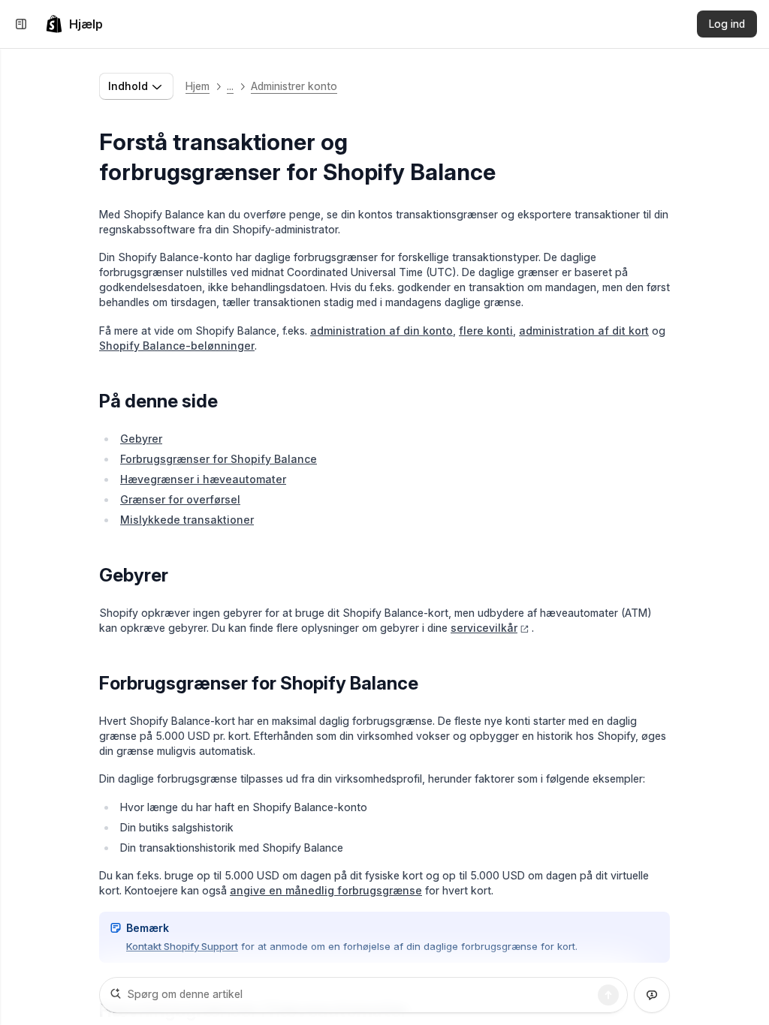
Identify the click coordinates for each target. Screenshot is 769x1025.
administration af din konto (381, 330)
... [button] (230, 86)
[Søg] (608, 994)
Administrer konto (294, 86)
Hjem (197, 86)
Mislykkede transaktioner (187, 519)
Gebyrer (141, 438)
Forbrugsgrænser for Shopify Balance (218, 458)
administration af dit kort (584, 330)
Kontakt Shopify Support (182, 946)
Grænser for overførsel (180, 499)
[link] (74, 24)
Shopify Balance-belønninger (177, 345)
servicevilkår (484, 627)
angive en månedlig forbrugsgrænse (326, 890)
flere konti (486, 330)
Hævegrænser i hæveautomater (203, 479)
